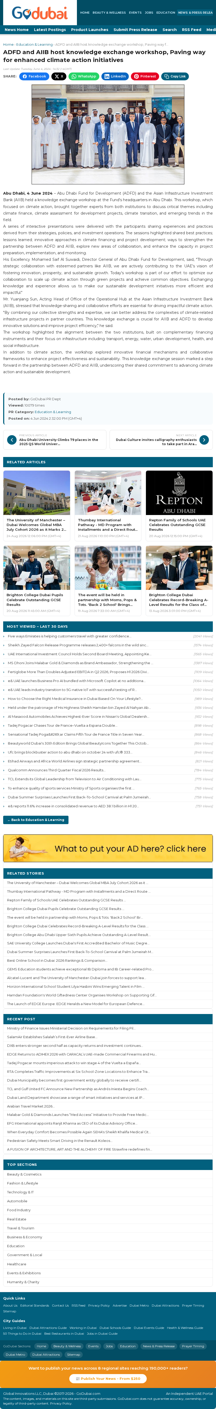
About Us (10, 1305)
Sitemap (9, 1311)
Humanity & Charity (23, 1282)
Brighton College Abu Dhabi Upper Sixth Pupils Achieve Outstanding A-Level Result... (79, 935)
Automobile (17, 1201)
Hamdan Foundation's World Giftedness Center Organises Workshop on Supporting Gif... (82, 995)
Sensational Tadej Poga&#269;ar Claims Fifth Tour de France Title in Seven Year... (76, 734)
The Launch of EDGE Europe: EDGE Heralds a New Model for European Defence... (76, 1004)
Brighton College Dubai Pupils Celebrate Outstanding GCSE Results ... (65, 909)
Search (170, 29)
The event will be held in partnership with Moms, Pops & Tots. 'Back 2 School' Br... (75, 917)
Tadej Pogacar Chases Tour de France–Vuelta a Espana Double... (62, 725)
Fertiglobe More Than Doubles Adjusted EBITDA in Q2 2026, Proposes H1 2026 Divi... (78, 672)
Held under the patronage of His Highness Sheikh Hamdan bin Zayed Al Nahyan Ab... (79, 707)
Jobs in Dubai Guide (102, 1333)
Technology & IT (20, 1192)
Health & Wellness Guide (185, 1328)
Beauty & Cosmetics (24, 1174)
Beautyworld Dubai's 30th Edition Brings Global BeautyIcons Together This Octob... (78, 743)
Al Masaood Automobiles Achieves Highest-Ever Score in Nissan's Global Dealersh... (78, 716)
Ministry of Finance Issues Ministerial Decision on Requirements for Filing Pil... (71, 1028)
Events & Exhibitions (24, 1273)
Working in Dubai (83, 1328)
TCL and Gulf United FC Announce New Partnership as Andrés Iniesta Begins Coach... (78, 1089)
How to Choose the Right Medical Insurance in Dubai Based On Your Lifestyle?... (75, 698)
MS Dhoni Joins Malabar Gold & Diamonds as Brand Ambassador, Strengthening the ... (80, 663)
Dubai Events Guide (149, 1328)
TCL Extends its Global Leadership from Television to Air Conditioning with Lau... (74, 779)
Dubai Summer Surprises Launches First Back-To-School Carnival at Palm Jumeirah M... (80, 952)
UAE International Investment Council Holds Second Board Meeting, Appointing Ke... (79, 654)
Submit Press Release (135, 29)
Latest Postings (50, 29)
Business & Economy (24, 1237)
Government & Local (24, 1255)
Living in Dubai (15, 1328)
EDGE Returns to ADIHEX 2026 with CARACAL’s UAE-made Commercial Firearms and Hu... (82, 1054)
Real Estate (16, 1219)
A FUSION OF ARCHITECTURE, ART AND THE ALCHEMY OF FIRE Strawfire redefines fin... (79, 1149)
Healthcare (16, 1264)
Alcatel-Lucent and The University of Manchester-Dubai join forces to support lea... (76, 978)
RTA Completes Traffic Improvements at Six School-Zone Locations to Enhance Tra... (78, 1072)
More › (202, 873)
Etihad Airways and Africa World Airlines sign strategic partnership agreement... (75, 761)
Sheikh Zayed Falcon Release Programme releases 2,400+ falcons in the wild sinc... (78, 645)
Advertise (120, 1305)
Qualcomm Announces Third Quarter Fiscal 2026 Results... (57, 770)
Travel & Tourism (20, 1228)
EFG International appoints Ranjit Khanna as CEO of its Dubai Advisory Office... (72, 1123)
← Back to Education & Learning (35, 820)
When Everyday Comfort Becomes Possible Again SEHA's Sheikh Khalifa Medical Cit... (79, 1132)
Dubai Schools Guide (115, 1328)
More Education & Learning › (181, 462)
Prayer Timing (193, 1305)
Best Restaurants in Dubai (64, 1333)
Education (165, 12)
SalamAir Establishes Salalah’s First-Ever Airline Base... (52, 1037)
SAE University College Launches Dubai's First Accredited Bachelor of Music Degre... (78, 943)
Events (135, 12)
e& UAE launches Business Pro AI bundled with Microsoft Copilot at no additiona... (77, 681)
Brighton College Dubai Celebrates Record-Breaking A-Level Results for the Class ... (78, 926)
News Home (17, 29)
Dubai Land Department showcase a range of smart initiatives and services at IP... (76, 1098)
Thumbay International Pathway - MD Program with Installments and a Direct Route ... (79, 891)
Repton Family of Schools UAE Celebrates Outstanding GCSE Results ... (66, 900)
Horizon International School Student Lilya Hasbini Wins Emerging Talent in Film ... (76, 987)
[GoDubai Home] (40, 12)
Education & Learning (34, 44)
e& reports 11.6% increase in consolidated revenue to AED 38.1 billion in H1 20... (73, 806)
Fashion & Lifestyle (22, 1183)
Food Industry (19, 1210)
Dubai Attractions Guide (48, 1328)
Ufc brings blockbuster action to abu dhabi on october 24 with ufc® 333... (70, 752)
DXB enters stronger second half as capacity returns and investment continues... (75, 1046)
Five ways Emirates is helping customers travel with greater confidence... (69, 636)
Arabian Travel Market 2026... (31, 1106)
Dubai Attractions (165, 1305)
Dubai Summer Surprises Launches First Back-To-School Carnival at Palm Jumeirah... (79, 797)
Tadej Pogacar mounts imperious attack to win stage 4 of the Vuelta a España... (74, 1063)
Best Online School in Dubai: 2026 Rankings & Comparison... (57, 961)
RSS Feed (191, 29)
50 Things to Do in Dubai (22, 1333)
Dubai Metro (139, 1305)
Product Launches (89, 29)
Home (85, 12)
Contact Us (60, 1305)
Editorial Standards (34, 1305)
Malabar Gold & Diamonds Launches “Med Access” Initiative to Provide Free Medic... (78, 1115)
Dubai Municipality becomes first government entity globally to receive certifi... (74, 1080)
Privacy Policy (99, 1305)
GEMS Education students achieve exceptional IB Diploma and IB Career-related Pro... (80, 969)
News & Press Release (159, 1346)
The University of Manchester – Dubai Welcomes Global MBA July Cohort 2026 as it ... (77, 883)
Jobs (149, 12)
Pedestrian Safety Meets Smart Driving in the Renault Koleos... (59, 1141)
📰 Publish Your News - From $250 (108, 1378)
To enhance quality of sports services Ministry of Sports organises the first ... (71, 788)
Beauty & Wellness (109, 12)
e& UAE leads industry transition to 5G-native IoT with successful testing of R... (72, 690)
